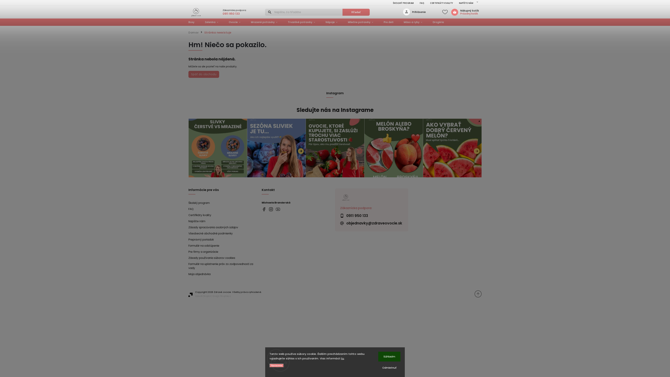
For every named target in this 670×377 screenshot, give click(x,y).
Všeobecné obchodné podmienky (210, 233)
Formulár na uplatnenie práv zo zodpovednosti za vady (220, 266)
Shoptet (207, 296)
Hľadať (356, 12)
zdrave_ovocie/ (271, 209)
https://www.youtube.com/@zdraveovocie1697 (278, 209)
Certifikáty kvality (441, 3)
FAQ (422, 3)
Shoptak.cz (225, 296)
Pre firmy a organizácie (203, 252)
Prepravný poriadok (201, 239)
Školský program (403, 3)
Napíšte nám (466, 3)
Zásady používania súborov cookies (211, 258)
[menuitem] (194, 22)
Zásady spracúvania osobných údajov (213, 227)
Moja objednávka (199, 274)
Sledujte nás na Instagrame (335, 110)
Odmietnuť (389, 367)
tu (342, 358)
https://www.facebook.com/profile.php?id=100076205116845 (264, 209)
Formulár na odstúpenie (203, 245)
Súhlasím (389, 356)
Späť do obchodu (204, 74)
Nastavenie (276, 365)
